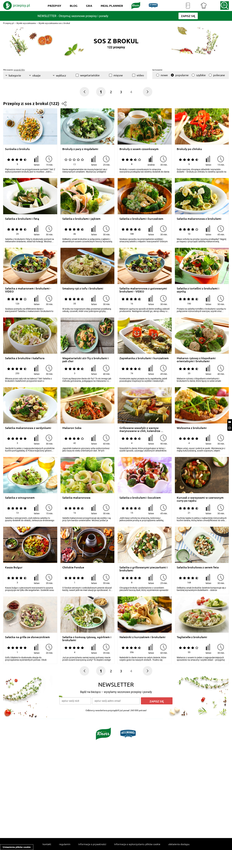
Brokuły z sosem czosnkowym (139, 149)
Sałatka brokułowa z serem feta (198, 567)
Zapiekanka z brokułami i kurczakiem (144, 358)
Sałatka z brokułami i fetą (22, 218)
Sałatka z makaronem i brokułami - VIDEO (28, 290)
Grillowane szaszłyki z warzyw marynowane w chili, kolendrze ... (141, 429)
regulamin (64, 844)
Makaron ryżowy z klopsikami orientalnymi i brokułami (196, 360)
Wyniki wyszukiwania (26, 23)
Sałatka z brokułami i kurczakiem (141, 218)
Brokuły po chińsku (189, 149)
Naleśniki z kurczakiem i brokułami (142, 637)
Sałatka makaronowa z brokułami (199, 218)
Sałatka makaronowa (76, 497)
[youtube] (229, 422)
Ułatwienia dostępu (179, 844)
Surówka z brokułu (17, 149)
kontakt (47, 844)
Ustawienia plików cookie (17, 847)
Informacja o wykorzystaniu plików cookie (137, 844)
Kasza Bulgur (13, 567)
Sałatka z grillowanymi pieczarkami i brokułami (143, 569)
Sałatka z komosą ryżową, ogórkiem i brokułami (86, 638)
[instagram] (229, 428)
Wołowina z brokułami (192, 428)
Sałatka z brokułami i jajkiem (81, 218)
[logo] (16, 5)
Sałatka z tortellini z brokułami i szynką (198, 290)
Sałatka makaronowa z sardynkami (28, 428)
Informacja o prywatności (92, 844)
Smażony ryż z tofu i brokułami (82, 288)
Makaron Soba (71, 428)
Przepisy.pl (8, 23)
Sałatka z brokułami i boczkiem (140, 497)
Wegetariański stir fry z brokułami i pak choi (85, 360)
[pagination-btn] (147, 91)
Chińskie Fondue (73, 567)
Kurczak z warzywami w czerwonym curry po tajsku (200, 499)
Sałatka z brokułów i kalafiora (25, 358)
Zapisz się (157, 701)
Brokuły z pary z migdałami (80, 149)
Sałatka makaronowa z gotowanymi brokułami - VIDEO (143, 290)
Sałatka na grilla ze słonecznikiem (27, 637)
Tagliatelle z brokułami (192, 637)
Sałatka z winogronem (20, 497)
